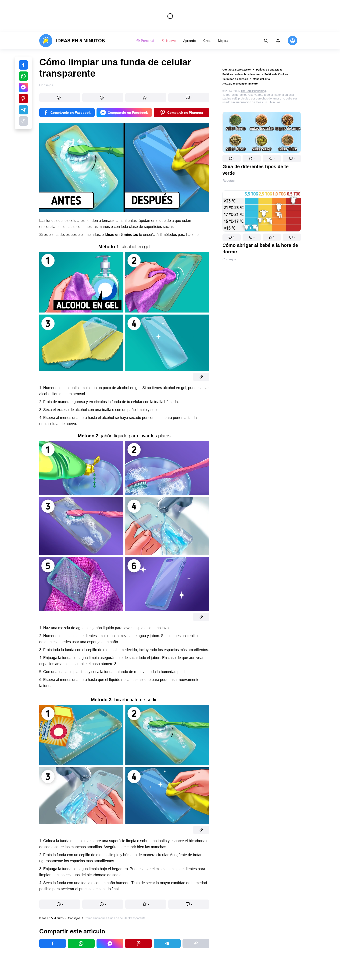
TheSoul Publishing (253, 91)
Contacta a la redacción (236, 69)
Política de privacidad (269, 69)
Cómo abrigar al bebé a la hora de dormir (260, 248)
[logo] (72, 40)
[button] (231, 158)
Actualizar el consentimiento (240, 83)
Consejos (229, 259)
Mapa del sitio (261, 79)
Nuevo (171, 41)
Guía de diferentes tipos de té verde (255, 170)
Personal (147, 41)
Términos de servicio (235, 79)
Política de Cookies (276, 74)
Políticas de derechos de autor (241, 74)
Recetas (228, 180)
